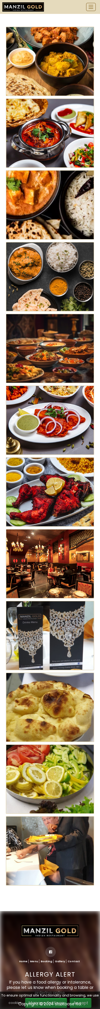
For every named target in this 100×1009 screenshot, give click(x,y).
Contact (74, 961)
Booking (46, 961)
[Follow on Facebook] (50, 952)
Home (23, 961)
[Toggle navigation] (91, 7)
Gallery (60, 961)
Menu (34, 961)
